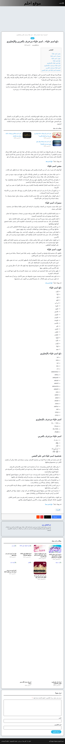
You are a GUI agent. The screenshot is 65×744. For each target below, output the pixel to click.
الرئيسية (46, 34)
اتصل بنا (29, 741)
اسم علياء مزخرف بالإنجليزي (52, 65)
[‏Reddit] (38, 517)
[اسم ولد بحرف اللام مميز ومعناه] (25, 621)
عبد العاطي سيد (35, 45)
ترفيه (42, 34)
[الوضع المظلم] (54, 4)
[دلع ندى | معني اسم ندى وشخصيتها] (10, 548)
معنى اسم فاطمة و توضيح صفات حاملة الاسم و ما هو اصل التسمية (40, 555)
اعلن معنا (24, 741)
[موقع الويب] (50, 533)
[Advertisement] (51, 19)
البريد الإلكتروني (57, 724)
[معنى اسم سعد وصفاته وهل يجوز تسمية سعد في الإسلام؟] (57, 143)
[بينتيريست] (41, 517)
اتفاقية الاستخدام (5, 741)
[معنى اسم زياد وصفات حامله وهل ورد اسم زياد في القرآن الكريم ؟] (57, 135)
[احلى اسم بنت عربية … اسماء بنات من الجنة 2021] (10, 565)
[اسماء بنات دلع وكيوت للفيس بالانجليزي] (55, 621)
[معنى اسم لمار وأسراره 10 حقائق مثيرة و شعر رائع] (40, 568)
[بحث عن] (57, 4)
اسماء (57, 510)
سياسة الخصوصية (13, 741)
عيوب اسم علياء (55, 58)
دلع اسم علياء (56, 61)
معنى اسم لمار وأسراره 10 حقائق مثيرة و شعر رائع (40, 576)
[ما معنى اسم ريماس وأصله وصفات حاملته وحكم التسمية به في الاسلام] (55, 549)
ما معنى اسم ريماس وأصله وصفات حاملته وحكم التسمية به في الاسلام (55, 556)
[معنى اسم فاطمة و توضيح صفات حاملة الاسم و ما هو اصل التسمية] (40, 548)
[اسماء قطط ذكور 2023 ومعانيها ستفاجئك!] (25, 548)
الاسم (60, 718)
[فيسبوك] (48, 533)
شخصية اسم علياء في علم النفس (51, 70)
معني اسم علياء (56, 53)
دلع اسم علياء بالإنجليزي (53, 63)
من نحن (20, 741)
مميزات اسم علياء (55, 56)
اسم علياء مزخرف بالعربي (53, 68)
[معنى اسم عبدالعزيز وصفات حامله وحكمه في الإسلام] (27, 135)
